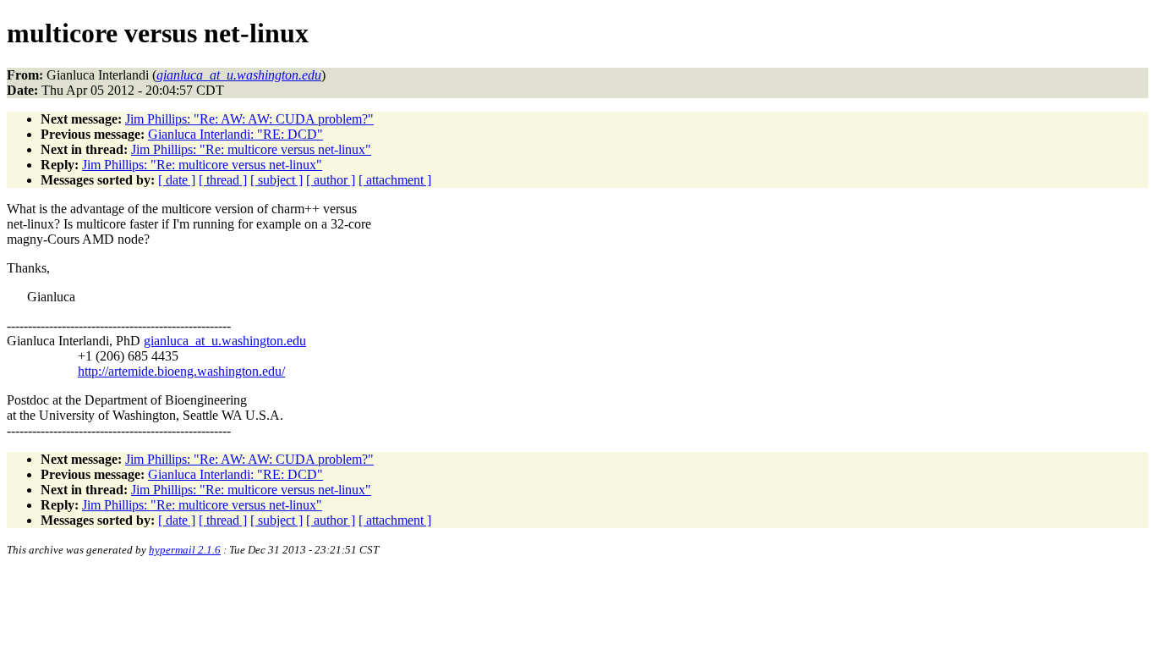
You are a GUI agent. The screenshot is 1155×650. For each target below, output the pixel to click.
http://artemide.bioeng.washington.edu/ (181, 371)
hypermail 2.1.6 (185, 549)
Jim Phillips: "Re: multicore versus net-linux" (251, 149)
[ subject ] (276, 180)
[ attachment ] (395, 180)
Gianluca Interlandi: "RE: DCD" (235, 134)
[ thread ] (223, 180)
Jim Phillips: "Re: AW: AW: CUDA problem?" (249, 119)
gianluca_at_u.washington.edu (225, 340)
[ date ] (176, 180)
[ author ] (330, 180)
